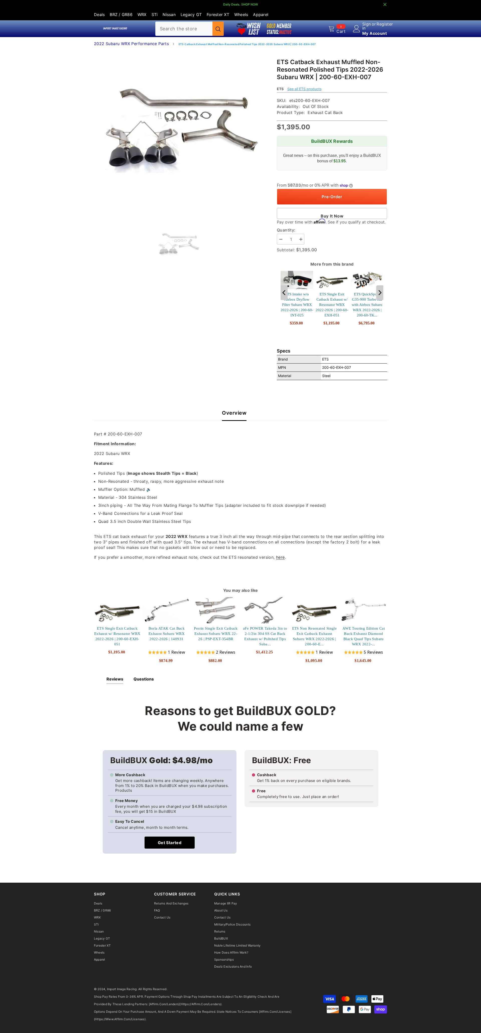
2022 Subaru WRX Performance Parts (131, 43)
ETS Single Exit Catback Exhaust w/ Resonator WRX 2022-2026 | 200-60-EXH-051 (332, 304)
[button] (166, 652)
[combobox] (183, 29)
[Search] (189, 29)
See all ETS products (304, 89)
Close (385, 5)
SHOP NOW (249, 4)
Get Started (169, 842)
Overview (234, 413)
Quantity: (286, 230)
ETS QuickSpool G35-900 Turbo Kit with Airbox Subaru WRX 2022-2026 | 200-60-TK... (367, 304)
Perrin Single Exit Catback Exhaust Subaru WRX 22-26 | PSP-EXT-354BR (215, 633)
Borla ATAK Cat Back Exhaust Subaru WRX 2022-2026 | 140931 (167, 633)
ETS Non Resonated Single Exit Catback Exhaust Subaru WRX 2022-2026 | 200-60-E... (314, 636)
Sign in (366, 26)
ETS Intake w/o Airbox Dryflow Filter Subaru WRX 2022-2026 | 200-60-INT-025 (297, 304)
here (280, 557)
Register (385, 24)
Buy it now (332, 215)
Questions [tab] (144, 678)
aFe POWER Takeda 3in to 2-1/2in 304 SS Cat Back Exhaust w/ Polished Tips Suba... (265, 636)
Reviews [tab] (114, 678)
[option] (178, 133)
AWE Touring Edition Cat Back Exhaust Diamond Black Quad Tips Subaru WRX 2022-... (363, 636)
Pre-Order (332, 196)
